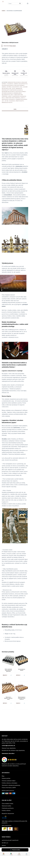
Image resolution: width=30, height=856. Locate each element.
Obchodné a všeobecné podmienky (11, 785)
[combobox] (13, 3)
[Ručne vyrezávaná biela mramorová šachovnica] (8, 660)
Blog (3, 776)
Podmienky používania (8, 808)
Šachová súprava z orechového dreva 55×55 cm (21, 698)
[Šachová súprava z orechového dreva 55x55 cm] (21, 688)
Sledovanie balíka (6, 806)
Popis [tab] (15, 109)
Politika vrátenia (6, 810)
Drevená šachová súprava (21, 670)
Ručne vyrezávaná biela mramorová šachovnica (8, 670)
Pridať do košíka (16, 849)
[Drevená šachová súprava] (21, 660)
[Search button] (20, 3)
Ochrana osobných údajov (8, 780)
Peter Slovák (13, 45)
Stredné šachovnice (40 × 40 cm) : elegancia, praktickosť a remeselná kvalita (14, 101)
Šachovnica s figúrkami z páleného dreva (8, 698)
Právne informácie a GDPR (9, 787)
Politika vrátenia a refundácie (9, 783)
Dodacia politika (6, 778)
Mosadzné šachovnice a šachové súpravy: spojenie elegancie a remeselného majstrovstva (14, 93)
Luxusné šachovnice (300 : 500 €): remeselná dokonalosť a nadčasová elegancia (15, 88)
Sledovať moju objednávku (9, 748)
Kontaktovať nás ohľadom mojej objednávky (13, 750)
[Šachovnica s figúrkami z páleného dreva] (8, 688)
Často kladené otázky (7, 803)
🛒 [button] (11, 675)
